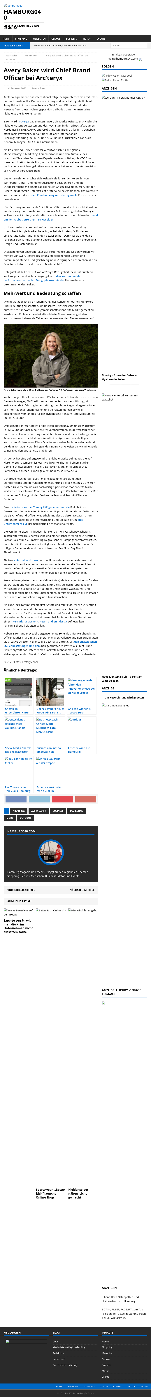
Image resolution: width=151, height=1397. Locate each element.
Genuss (55, 38)
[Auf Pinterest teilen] (62, 799)
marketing (76, 810)
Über (55, 1341)
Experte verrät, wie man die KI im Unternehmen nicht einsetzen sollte (18, 926)
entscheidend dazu (26, 560)
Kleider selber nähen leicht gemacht (78, 1193)
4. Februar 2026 (17, 88)
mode (9, 817)
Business (71, 38)
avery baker (38, 810)
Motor (87, 38)
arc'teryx (19, 810)
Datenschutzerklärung (65, 1365)
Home (6, 38)
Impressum (59, 1359)
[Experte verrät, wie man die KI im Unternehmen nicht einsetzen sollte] (19, 914)
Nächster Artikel (82, 890)
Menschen (39, 38)
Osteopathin (125, 1297)
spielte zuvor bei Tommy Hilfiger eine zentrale (40, 507)
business (58, 810)
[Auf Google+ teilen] (85, 799)
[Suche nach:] (128, 45)
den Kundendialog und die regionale (54, 195)
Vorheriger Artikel (21, 890)
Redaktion (58, 1353)
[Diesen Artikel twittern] (39, 799)
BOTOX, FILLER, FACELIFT (117, 1309)
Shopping (21, 38)
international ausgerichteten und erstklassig (39, 621)
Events (101, 38)
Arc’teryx (23, 121)
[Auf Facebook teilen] (16, 799)
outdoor (25, 817)
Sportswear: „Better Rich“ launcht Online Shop (50, 1193)
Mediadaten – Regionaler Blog (69, 1347)
